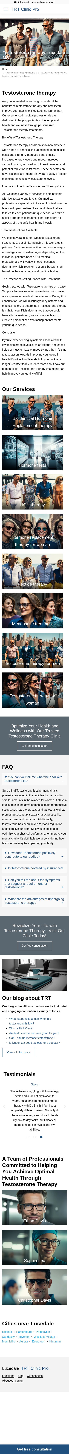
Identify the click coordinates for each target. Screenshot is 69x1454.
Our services (35, 1375)
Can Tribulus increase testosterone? (31, 1037)
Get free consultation (34, 745)
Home (5, 69)
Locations (8, 1375)
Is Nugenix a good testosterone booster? (34, 1042)
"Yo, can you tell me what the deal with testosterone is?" (33, 779)
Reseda (7, 1331)
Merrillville (8, 1341)
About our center (12, 1380)
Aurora (23, 1341)
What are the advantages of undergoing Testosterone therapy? (34, 900)
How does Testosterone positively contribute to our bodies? (30, 854)
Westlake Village (44, 1336)
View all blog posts (19, 1052)
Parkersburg (24, 1331)
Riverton (24, 1336)
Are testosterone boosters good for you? (34, 1033)
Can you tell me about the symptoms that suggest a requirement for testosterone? (32, 883)
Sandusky (8, 1336)
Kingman (55, 1341)
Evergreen (38, 1341)
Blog (21, 1375)
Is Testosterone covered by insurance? (35, 868)
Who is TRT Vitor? (20, 1028)
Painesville (43, 1331)
